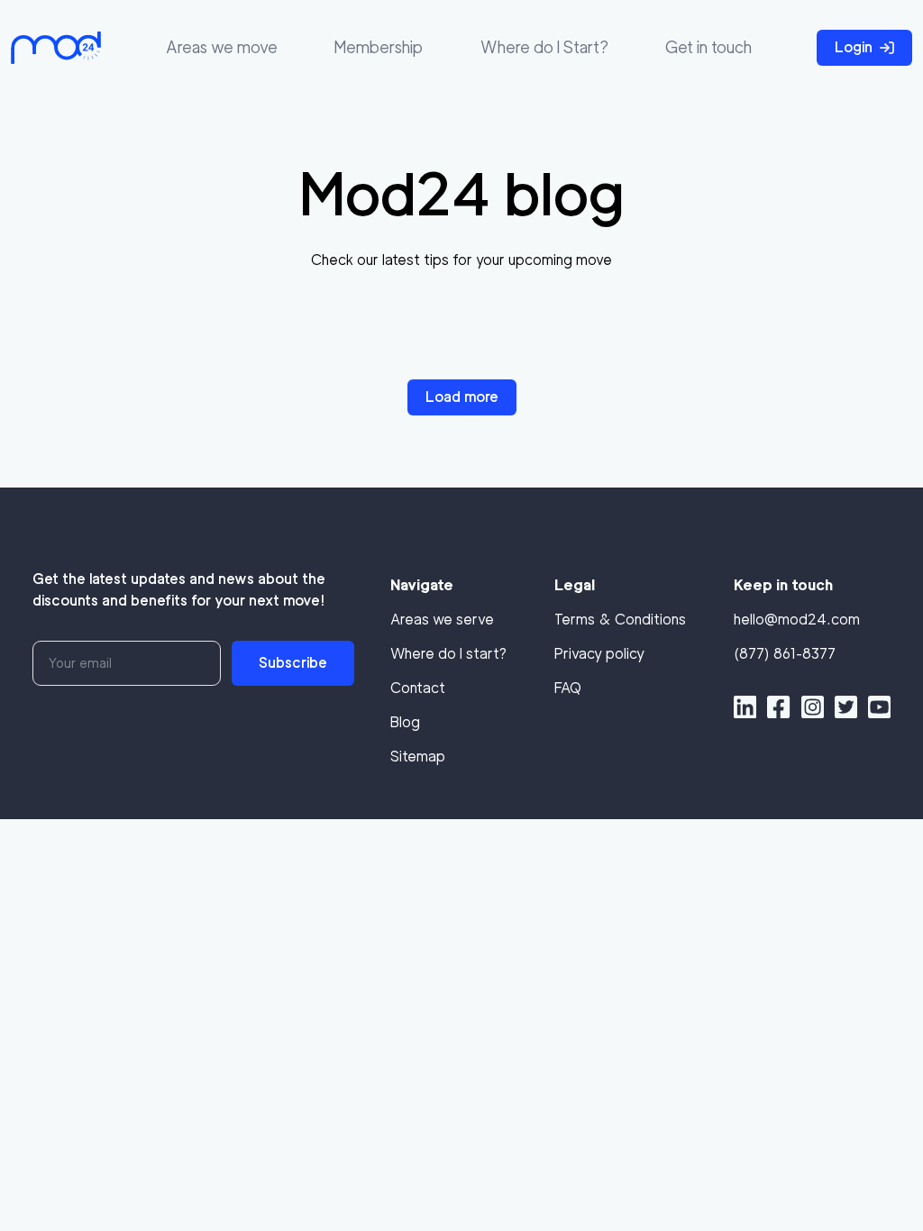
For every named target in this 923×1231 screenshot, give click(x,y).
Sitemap (417, 756)
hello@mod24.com (797, 619)
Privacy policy (599, 653)
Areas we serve (442, 619)
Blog (405, 722)
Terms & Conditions (620, 619)
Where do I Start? (544, 47)
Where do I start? (448, 653)
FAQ (567, 688)
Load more (461, 397)
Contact (417, 688)
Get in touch (708, 47)
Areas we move (222, 47)
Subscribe (293, 662)
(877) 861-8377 (785, 653)
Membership (378, 47)
